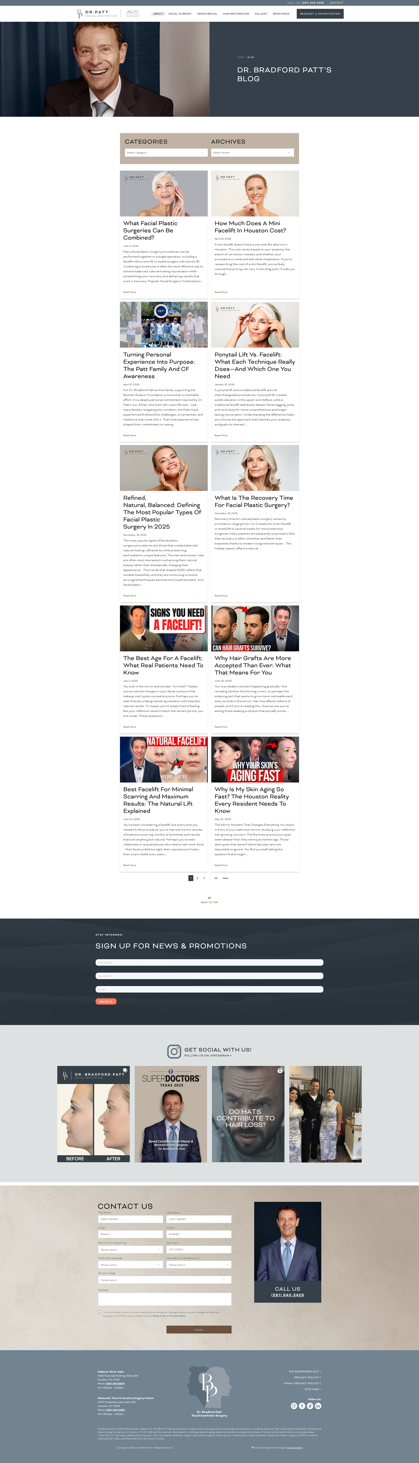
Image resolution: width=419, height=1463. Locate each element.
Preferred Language (110, 1258)
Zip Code (171, 1242)
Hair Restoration (236, 13)
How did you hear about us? (183, 1258)
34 (216, 878)
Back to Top (209, 902)
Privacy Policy (178, 1316)
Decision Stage (107, 1273)
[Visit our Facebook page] (302, 1408)
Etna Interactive (294, 1447)
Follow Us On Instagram (206, 1055)
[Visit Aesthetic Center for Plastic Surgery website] (133, 14)
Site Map (312, 1389)
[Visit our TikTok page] (310, 1408)
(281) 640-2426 (287, 1295)
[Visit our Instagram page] (294, 1408)
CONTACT (337, 2)
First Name (104, 1212)
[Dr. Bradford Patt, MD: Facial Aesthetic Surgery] (209, 1387)
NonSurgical (207, 13)
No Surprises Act (304, 1371)
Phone (170, 1227)
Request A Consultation (320, 13)
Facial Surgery (180, 13)
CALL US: (306, 2)
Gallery (261, 13)
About (158, 13)
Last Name (172, 1212)
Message (103, 1290)
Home (241, 57)
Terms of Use (159, 1316)
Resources (281, 13)
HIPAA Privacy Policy (301, 1383)
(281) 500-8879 (115, 1383)
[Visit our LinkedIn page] (318, 1408)
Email (101, 1227)
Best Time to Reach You (112, 1242)
